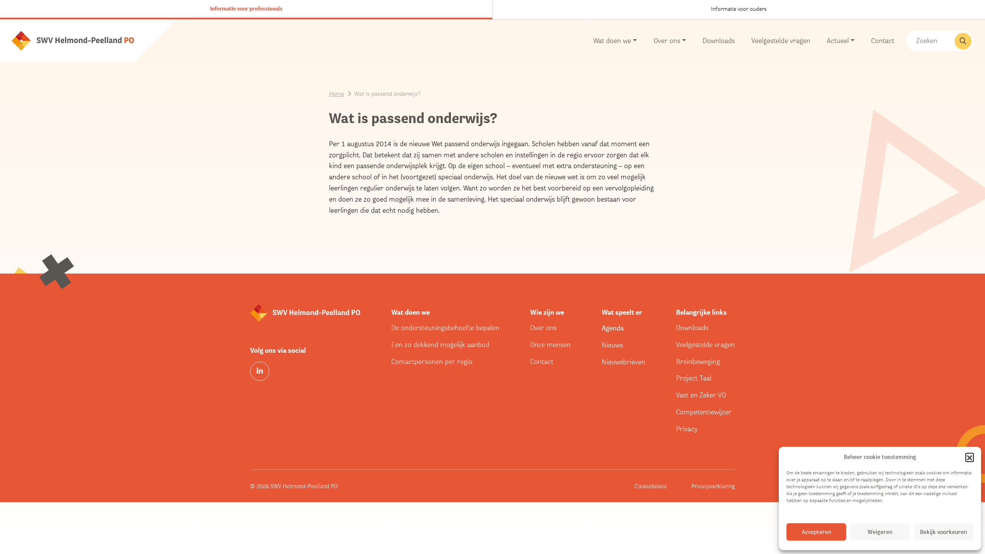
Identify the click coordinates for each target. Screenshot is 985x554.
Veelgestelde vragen (780, 40)
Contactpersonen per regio (431, 361)
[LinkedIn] (259, 371)
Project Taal (693, 378)
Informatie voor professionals (246, 8)
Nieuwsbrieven (623, 361)
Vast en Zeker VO (701, 394)
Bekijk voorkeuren (943, 532)
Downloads (719, 40)
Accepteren (816, 532)
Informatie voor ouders (738, 8)
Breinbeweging (698, 361)
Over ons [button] (667, 40)
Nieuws (612, 344)
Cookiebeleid (650, 486)
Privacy (687, 428)
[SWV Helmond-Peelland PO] (73, 40)
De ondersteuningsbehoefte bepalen (445, 327)
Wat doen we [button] (612, 40)
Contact (882, 40)
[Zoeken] (963, 41)
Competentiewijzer (703, 411)
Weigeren (880, 532)
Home (336, 93)
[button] (969, 457)
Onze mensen (550, 344)
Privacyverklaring (713, 486)
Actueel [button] (838, 40)
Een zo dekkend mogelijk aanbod (440, 344)
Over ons (543, 327)
